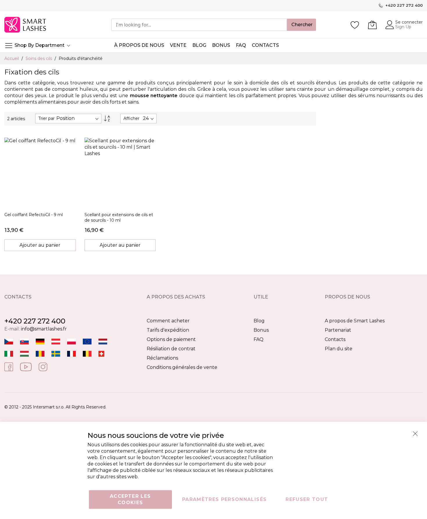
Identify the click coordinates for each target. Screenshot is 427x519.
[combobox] (199, 25)
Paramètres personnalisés (224, 499)
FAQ (258, 339)
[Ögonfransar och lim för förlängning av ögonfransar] (55, 353)
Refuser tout (307, 499)
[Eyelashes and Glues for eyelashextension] (87, 341)
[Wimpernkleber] (40, 341)
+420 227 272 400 (34, 321)
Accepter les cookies (130, 499)
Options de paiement (171, 339)
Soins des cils (39, 58)
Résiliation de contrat (171, 348)
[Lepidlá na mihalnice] (24, 341)
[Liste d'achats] (355, 25)
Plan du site (338, 348)
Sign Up (403, 26)
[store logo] (25, 25)
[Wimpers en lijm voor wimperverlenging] (102, 341)
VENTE (178, 45)
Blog (259, 321)
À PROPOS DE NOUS (139, 45)
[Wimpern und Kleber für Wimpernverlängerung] (101, 353)
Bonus (261, 330)
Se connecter (409, 22)
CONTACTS (265, 45)
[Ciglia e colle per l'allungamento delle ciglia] (8, 353)
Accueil (12, 58)
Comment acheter (168, 321)
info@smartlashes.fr (44, 329)
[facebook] (8, 366)
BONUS (221, 45)
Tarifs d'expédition (168, 330)
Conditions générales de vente (182, 367)
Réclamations (162, 358)
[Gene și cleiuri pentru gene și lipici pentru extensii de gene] (40, 353)
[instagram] (43, 366)
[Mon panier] (372, 25)
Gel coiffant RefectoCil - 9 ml (33, 214)
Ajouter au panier (39, 245)
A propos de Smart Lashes (355, 321)
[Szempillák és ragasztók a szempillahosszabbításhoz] (24, 353)
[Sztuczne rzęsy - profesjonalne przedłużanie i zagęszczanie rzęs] (71, 341)
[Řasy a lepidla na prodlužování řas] (8, 341)
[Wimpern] (55, 341)
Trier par (46, 118)
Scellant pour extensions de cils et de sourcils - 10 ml (119, 217)
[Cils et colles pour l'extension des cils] (71, 353)
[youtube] (26, 366)
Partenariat (338, 330)
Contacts (335, 339)
